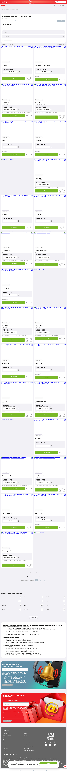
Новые (43, 20)
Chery (55, 609)
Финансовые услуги (28, 746)
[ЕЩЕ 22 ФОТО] (50, 240)
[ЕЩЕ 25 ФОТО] (17, 278)
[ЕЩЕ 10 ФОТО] (50, 390)
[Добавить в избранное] (30, 78)
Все (16, 20)
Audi (11, 601)
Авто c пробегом (7, 735)
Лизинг (4, 750)
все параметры (8, 40)
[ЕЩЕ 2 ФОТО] (17, 92)
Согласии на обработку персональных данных (15, 682)
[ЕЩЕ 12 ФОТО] (50, 204)
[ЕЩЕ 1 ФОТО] (17, 130)
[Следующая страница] (42, 577)
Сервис (5, 737)
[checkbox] (15, 677)
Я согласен (48, 763)
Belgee (55, 601)
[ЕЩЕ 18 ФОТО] (17, 240)
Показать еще (33, 617)
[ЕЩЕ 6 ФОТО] (17, 204)
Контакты (5, 748)
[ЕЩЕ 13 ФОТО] (50, 428)
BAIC (33, 601)
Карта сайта (26, 748)
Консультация (14, 78)
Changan (33, 609)
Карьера (25, 735)
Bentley (11, 605)
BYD (55, 605)
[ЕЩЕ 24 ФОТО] (17, 353)
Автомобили (6, 733)
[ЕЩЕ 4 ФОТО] (50, 130)
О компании (26, 737)
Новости (25, 733)
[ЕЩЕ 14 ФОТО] (50, 315)
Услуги (4, 746)
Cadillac (11, 609)
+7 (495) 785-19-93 (61, 5)
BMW (33, 605)
